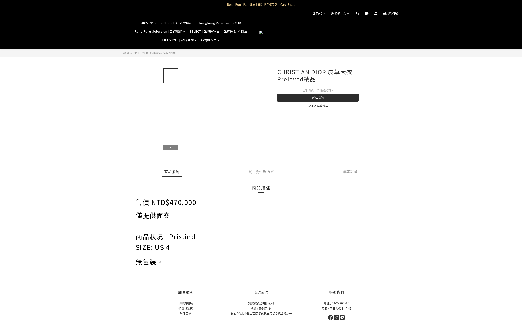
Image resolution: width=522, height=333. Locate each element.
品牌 (165, 53)
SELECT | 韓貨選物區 (204, 31)
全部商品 (127, 53)
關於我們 (147, 23)
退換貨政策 (185, 308)
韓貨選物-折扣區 (235, 31)
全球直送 (185, 313)
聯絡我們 (318, 98)
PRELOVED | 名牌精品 (176, 23)
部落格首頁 (209, 40)
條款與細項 (185, 303)
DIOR (173, 53)
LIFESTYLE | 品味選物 (178, 40)
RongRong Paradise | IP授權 (220, 23)
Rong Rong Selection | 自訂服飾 (158, 31)
